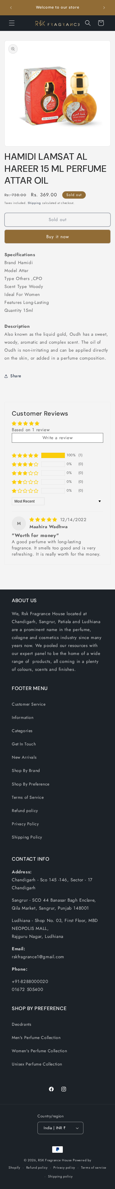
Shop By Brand (26, 770)
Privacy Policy (25, 824)
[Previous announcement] (10, 7)
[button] (11, 23)
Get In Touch (24, 744)
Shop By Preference (31, 784)
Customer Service (29, 704)
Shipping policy (60, 1176)
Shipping (34, 203)
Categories (22, 731)
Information (23, 717)
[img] (44, 519)
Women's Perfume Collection (39, 1051)
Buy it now (57, 236)
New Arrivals (24, 757)
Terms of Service (28, 797)
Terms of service (93, 1167)
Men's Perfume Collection (36, 1037)
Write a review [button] (57, 437)
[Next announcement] (104, 7)
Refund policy (25, 810)
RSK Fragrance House (55, 1160)
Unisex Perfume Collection (37, 1064)
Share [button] (15, 376)
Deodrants (21, 1024)
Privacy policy (64, 1167)
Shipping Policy (27, 837)
